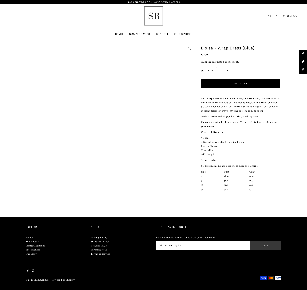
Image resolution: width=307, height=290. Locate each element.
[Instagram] (33, 271)
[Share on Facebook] (303, 54)
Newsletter (32, 241)
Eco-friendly (33, 249)
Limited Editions (35, 245)
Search (29, 237)
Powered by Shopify (63, 279)
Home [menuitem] (118, 34)
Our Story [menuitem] (182, 34)
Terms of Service (100, 253)
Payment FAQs (99, 249)
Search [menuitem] (162, 34)
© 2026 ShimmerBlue (38, 279)
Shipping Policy (100, 241)
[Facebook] (27, 271)
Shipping (206, 61)
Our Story (31, 253)
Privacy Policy (99, 237)
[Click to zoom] (189, 48)
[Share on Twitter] (303, 62)
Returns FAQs (99, 245)
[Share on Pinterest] (303, 70)
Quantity (207, 70)
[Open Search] (270, 16)
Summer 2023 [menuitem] (139, 34)
